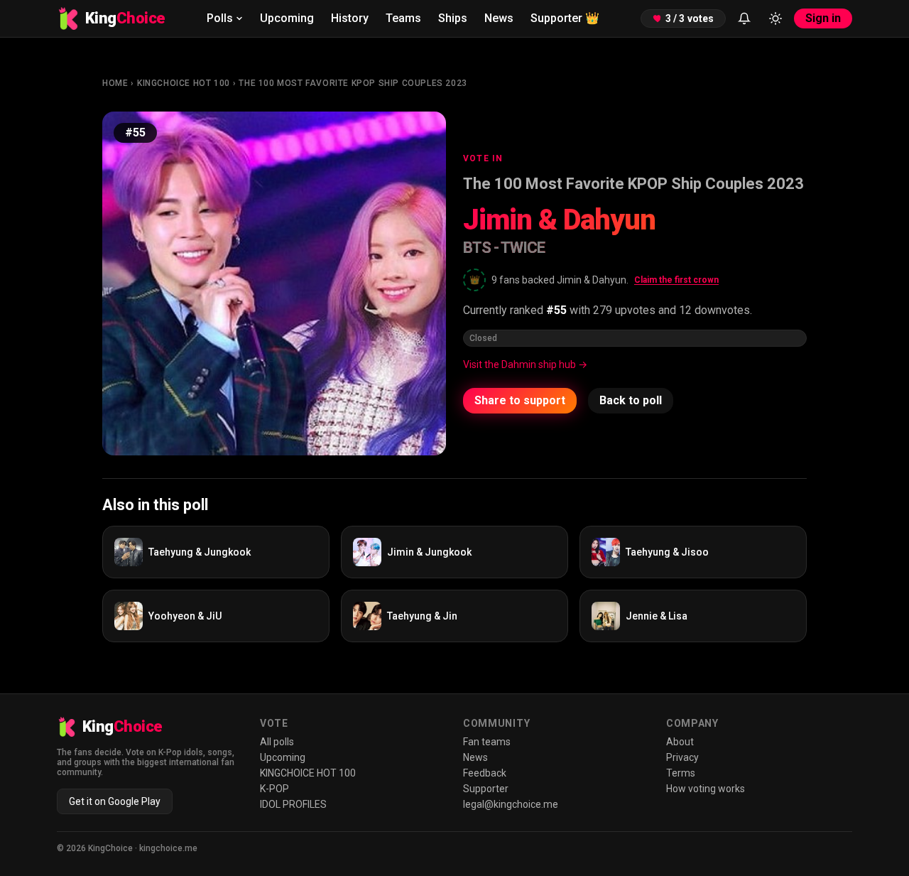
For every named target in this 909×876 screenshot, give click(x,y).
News (498, 18)
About (680, 741)
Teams (403, 18)
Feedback (484, 773)
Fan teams (487, 741)
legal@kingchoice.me (510, 804)
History (350, 18)
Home (115, 83)
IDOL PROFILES (293, 804)
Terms (680, 773)
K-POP (274, 788)
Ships (452, 18)
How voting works (705, 788)
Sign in (823, 18)
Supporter (564, 18)
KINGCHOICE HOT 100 (183, 83)
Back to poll (630, 400)
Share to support (519, 400)
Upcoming (287, 18)
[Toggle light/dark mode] (775, 18)
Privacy (682, 757)
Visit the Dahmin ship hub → (525, 364)
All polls (277, 741)
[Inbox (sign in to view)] (744, 18)
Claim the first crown (676, 280)
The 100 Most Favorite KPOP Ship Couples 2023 (353, 83)
